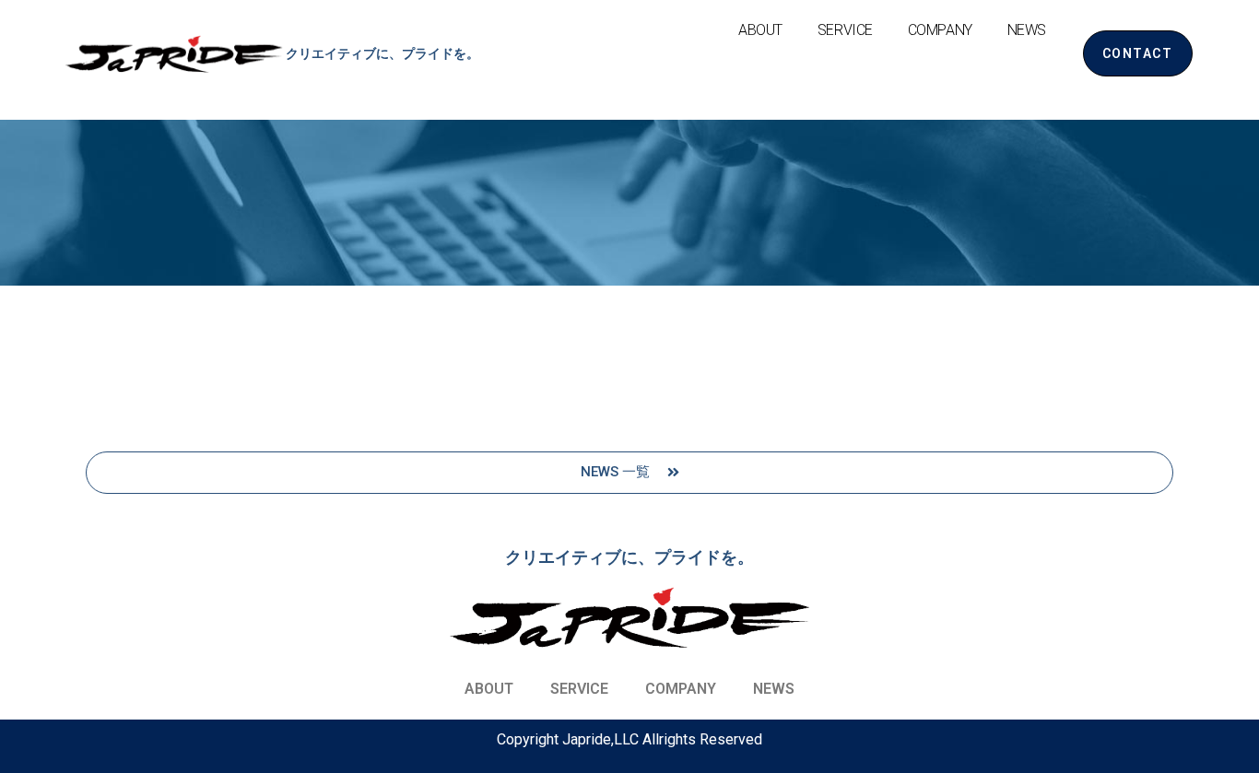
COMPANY (940, 30)
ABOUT (760, 30)
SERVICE (845, 30)
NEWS (1026, 30)
